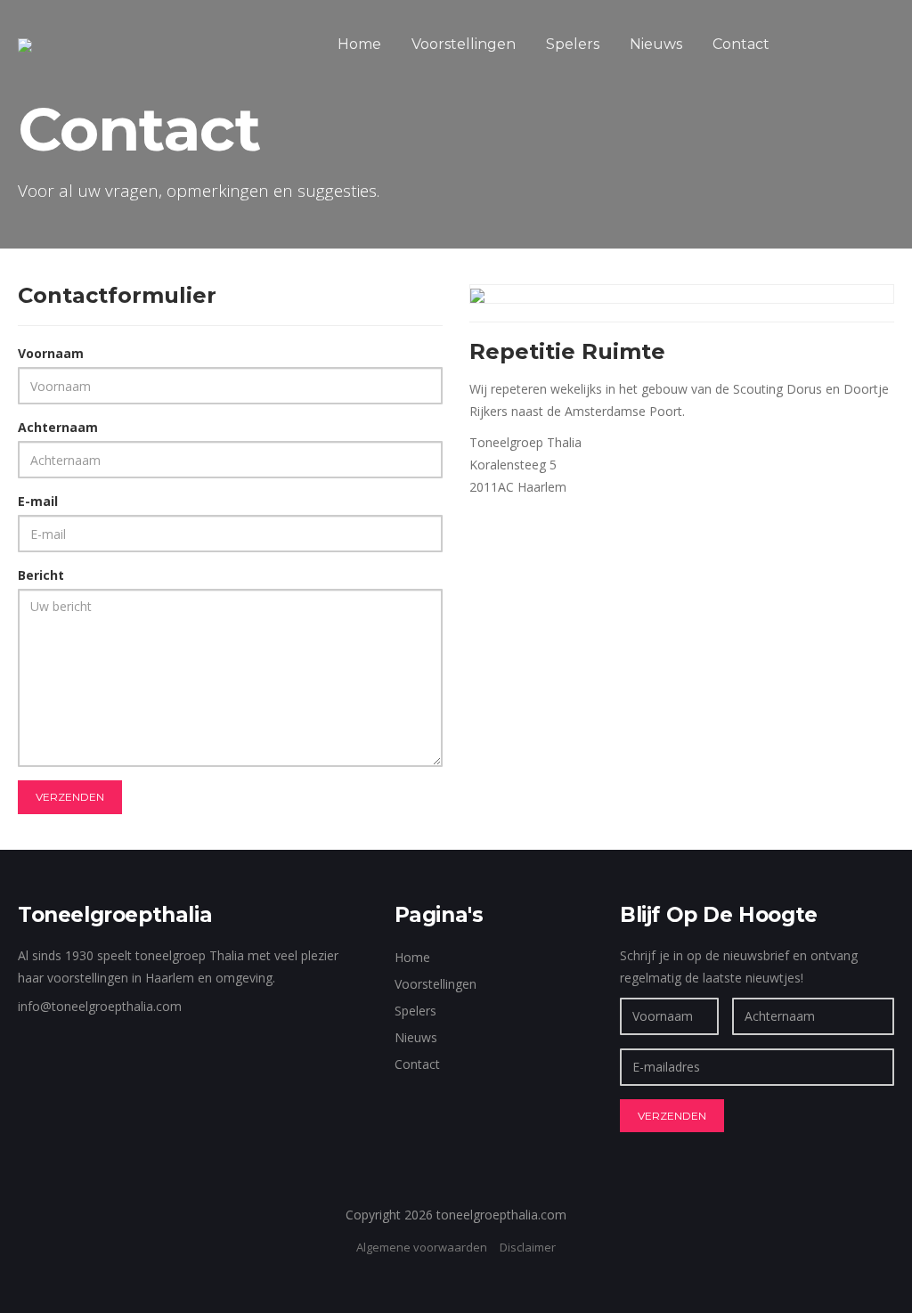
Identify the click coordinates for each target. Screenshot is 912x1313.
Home (359, 44)
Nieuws (656, 44)
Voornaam (51, 353)
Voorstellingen (463, 44)
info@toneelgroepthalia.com (100, 1006)
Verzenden (70, 796)
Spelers (572, 44)
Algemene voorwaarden (421, 1247)
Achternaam (58, 427)
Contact (741, 44)
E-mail (38, 501)
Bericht (41, 575)
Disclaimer (528, 1247)
